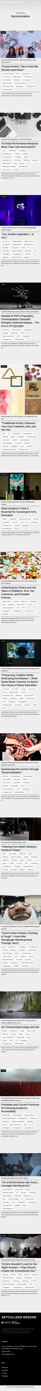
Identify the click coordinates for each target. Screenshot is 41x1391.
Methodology (6, 1115)
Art (9, 433)
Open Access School (20, 83)
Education (5, 786)
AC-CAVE (15, 522)
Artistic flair (22, 853)
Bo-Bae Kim (17, 80)
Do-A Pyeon (15, 689)
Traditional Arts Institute (9, 166)
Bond (3, 604)
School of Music (30, 698)
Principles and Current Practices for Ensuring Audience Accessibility (20, 1108)
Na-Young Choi (28, 77)
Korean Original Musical (9, 1118)
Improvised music (27, 953)
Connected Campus (8, 73)
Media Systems (17, 244)
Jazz (16, 956)
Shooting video (6, 163)
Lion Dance (31, 956)
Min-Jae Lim (5, 241)
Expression (22, 950)
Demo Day (23, 1192)
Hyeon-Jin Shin (31, 1031)
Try (29, 247)
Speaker (26, 857)
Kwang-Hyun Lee (29, 241)
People (4, 114)
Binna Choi (25, 601)
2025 (17, 73)
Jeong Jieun (5, 440)
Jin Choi (4, 692)
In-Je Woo (16, 169)
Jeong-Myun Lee (7, 160)
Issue (3, 32)
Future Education (7, 89)
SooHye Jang (6, 601)
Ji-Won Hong (33, 1118)
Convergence (19, 86)
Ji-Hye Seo (16, 601)
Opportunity (13, 519)
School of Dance (16, 330)
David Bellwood (22, 1118)
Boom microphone (16, 857)
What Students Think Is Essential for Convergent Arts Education (18, 512)
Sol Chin (23, 689)
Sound (4, 853)
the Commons (21, 604)
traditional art (30, 446)
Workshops (19, 695)
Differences (18, 1196)
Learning (35, 519)
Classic (21, 698)
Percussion (28, 959)
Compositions (16, 433)
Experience (26, 154)
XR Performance (28, 244)
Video (4, 1199)
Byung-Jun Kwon (7, 83)
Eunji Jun (13, 1034)
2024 (3, 150)
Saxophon (5, 963)
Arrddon (13, 1274)
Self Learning (6, 1281)
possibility (26, 257)
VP (22, 1199)
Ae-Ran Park (14, 333)
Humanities (18, 157)
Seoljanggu (14, 446)
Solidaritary (33, 601)
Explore (22, 860)
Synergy (22, 163)
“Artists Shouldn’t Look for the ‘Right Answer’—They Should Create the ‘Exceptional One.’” (19, 1267)
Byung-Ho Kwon (14, 692)
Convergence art (31, 86)
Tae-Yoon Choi (6, 782)
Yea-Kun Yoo (32, 689)
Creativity (17, 154)
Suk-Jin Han (5, 330)
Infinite (23, 247)
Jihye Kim (15, 440)
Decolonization (6, 779)
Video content (6, 169)
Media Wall (5, 247)
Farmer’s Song (32, 950)
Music (4, 708)
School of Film (19, 1189)
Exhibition (29, 860)
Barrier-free (5, 1121)
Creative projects (17, 241)
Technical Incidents (7, 1278)
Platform (4, 519)
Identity (26, 157)
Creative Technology (8, 1284)
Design (21, 1034)
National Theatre (29, 1115)
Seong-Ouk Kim (30, 1199)
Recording (26, 160)
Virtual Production (7, 1189)
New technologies (17, 251)
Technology (5, 251)
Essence (12, 436)
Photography (14, 786)
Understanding (6, 966)
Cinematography (7, 1196)
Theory (30, 853)
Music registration (7, 443)
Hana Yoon (5, 776)
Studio (15, 163)
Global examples (17, 1115)
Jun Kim (11, 863)
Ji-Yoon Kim (5, 689)
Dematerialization (28, 776)
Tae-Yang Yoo (6, 244)
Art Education (27, 782)
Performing (18, 160)
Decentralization (15, 776)
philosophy (31, 869)
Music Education (29, 695)
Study (19, 1274)
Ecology (22, 1031)
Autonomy (19, 1278)
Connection (17, 779)
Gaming (23, 692)
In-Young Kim (15, 247)
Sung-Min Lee (26, 73)
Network (25, 779)
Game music (18, 705)
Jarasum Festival (7, 956)
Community (15, 1281)
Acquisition (35, 1274)
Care (18, 608)
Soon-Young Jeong (7, 86)
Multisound (13, 698)
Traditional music (23, 166)
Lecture (22, 333)
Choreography (28, 330)
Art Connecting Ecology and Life (20, 1027)
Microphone (34, 857)
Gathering (14, 860)
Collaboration (12, 947)
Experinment (5, 522)
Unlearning (11, 604)
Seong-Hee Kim (17, 77)
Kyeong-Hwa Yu (28, 1196)
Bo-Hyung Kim (27, 80)
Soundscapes (12, 853)
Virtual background (7, 1208)
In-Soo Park (18, 443)
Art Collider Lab (6, 80)
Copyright (5, 333)
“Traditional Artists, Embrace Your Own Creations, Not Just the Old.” (18, 426)
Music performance (7, 959)
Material (4, 1031)
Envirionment (13, 1031)
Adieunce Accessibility (18, 1121)
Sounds (4, 863)
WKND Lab (5, 1034)
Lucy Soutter (16, 782)
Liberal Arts (5, 860)
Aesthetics (5, 857)
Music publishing (25, 440)
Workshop (22, 869)
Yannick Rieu (25, 966)
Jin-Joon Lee (6, 77)
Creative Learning (22, 1284)
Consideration (12, 150)
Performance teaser (7, 1192)
